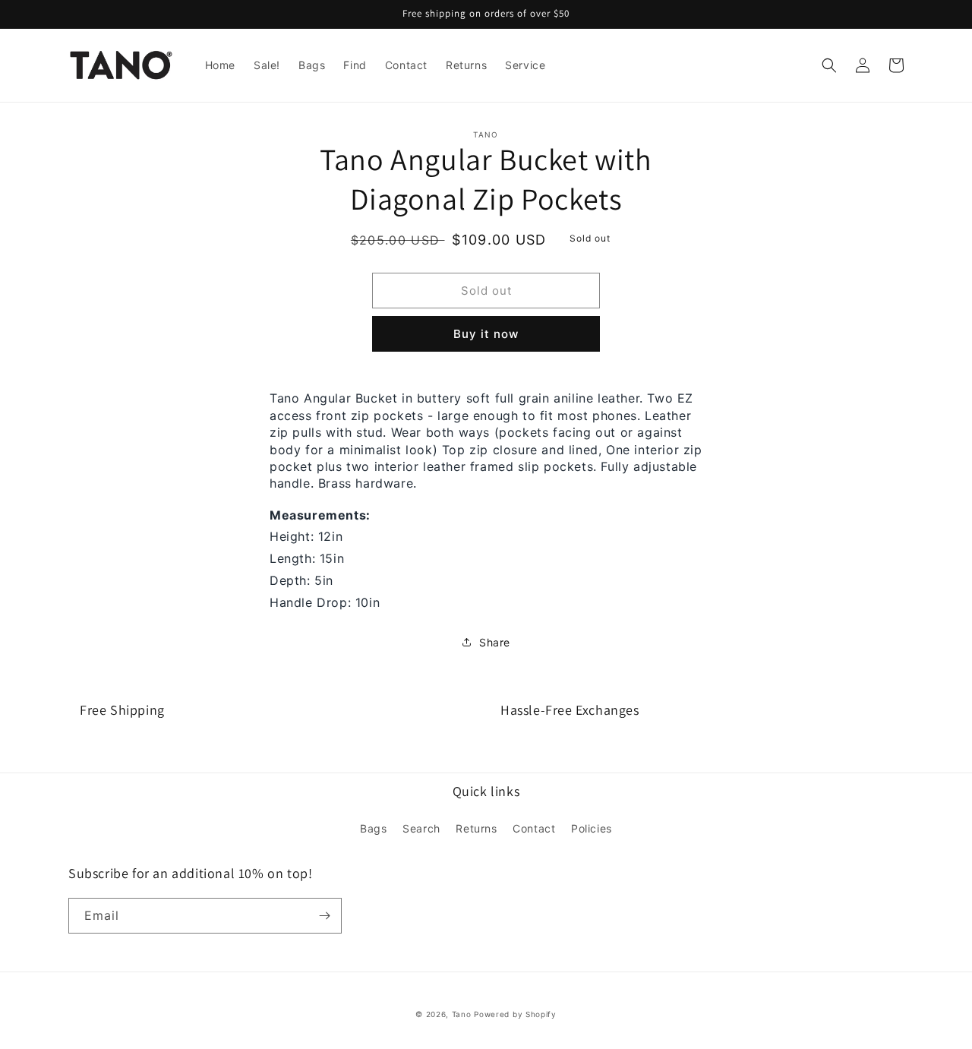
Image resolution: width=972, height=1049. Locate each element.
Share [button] (494, 642)
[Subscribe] (324, 916)
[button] (829, 65)
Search (421, 828)
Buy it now (486, 334)
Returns (476, 828)
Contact (534, 828)
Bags (373, 828)
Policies (591, 828)
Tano (462, 1014)
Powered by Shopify (515, 1014)
